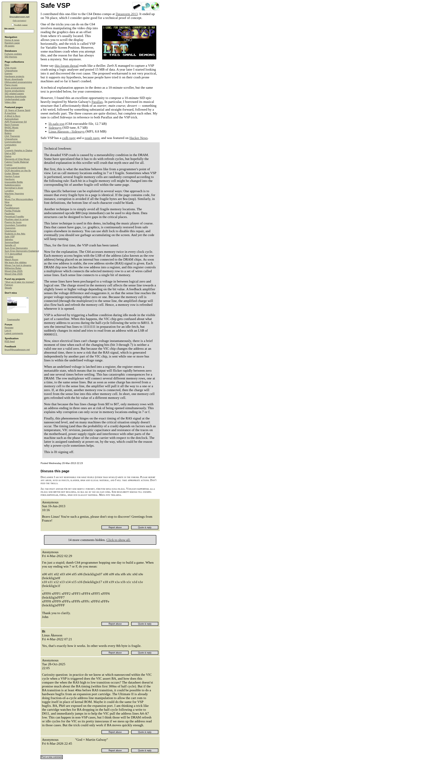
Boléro (8, 133)
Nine (7, 202)
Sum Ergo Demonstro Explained (22, 251)
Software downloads (15, 96)
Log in (8, 330)
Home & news (12, 40)
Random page (12, 43)
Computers (10, 145)
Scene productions (15, 90)
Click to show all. (118, 540)
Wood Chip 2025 (13, 271)
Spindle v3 (10, 245)
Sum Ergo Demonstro (16, 248)
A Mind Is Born (12, 116)
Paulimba (10, 213)
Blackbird (9, 130)
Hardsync (10, 179)
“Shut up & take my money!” (20, 282)
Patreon (9, 285)
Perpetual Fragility (14, 216)
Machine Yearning (14, 193)
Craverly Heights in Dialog (18, 150)
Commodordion (13, 142)
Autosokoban (12, 119)
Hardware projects (14, 76)
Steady (8, 288)
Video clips (10, 102)
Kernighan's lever (14, 188)
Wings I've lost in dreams (18, 265)
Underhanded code (15, 99)
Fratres (8, 165)
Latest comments (14, 333)
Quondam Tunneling (15, 225)
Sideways (55, 127)
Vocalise (9, 256)
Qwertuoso (10, 231)
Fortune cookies (13, 54)
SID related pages (14, 93)
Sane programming (15, 88)
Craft (7, 147)
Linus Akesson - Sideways (67, 131)
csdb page (69, 138)
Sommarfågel (12, 242)
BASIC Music (11, 127)
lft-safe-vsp (56, 123)
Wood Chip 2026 (13, 274)
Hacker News (138, 138)
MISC (7, 196)
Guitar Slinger (12, 173)
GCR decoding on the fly (18, 170)
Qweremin (10, 228)
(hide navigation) (19, 20)
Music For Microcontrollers (19, 199)
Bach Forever (12, 124)
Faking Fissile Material (17, 162)
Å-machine (10, 113)
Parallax (97, 102)
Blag (7, 65)
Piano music (11, 85)
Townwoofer (13, 319)
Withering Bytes (13, 268)
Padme (8, 205)
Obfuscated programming (18, 82)
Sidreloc (9, 239)
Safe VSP (10, 236)
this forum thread (66, 65)
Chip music (10, 68)
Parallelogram (12, 208)
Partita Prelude (12, 211)
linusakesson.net (19, 16)
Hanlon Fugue (12, 176)
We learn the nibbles (16, 262)
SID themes (11, 57)
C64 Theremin (12, 136)
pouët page (92, 138)
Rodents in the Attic (15, 234)
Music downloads (14, 79)
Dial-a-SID (10, 153)
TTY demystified (13, 254)
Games (8, 73)
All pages (9, 46)
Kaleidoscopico (13, 185)
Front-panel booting (15, 167)
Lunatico (9, 190)
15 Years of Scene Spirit (17, 110)
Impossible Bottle (14, 182)
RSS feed (10, 341)
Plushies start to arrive (16, 219)
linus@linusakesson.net (17, 349)
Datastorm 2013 (127, 14)
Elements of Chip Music (17, 159)
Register (9, 327)
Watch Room (11, 259)
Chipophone (11, 70)
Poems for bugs (13, 222)
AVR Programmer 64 (16, 122)
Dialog (8, 156)
